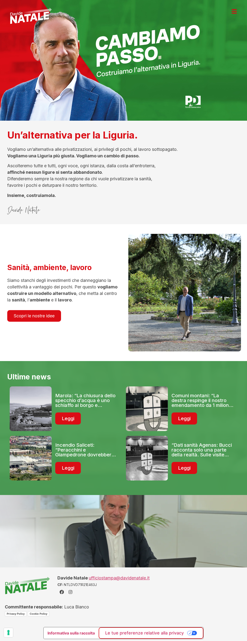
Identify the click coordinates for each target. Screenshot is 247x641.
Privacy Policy (16, 613)
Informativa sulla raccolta (71, 633)
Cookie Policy (38, 613)
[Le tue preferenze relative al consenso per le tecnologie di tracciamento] (8, 632)
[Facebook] (61, 592)
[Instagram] (70, 592)
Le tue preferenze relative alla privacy (144, 632)
